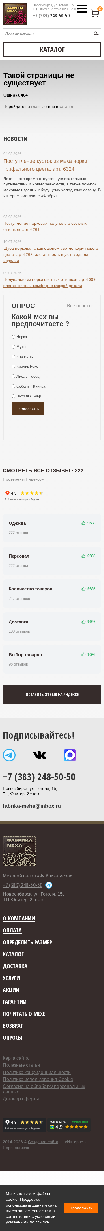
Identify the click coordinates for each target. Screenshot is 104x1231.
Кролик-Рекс (27, 366)
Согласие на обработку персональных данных (44, 1089)
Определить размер (27, 942)
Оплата (12, 930)
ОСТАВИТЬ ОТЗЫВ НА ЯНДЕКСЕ (52, 694)
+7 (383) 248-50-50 (39, 776)
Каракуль (24, 356)
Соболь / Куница (30, 386)
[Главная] (15, 13)
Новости (15, 138)
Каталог (13, 954)
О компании (19, 919)
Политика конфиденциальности (37, 1072)
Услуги (11, 978)
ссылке (42, 1222)
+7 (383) (51, 15)
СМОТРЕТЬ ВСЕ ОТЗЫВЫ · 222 (43, 470)
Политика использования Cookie (38, 1079)
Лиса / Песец (27, 376)
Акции (11, 990)
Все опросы (79, 305)
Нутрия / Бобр (28, 396)
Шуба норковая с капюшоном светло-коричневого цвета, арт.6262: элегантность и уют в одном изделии (50, 254)
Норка (21, 337)
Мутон (21, 347)
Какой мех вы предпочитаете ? (41, 320)
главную (39, 106)
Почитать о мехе (24, 1014)
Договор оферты (21, 1098)
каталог (66, 106)
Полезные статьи (21, 1065)
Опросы (12, 1038)
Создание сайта (43, 1141)
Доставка (15, 966)
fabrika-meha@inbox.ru (32, 806)
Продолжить (80, 1208)
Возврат (13, 1026)
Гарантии (15, 1002)
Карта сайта (16, 1058)
